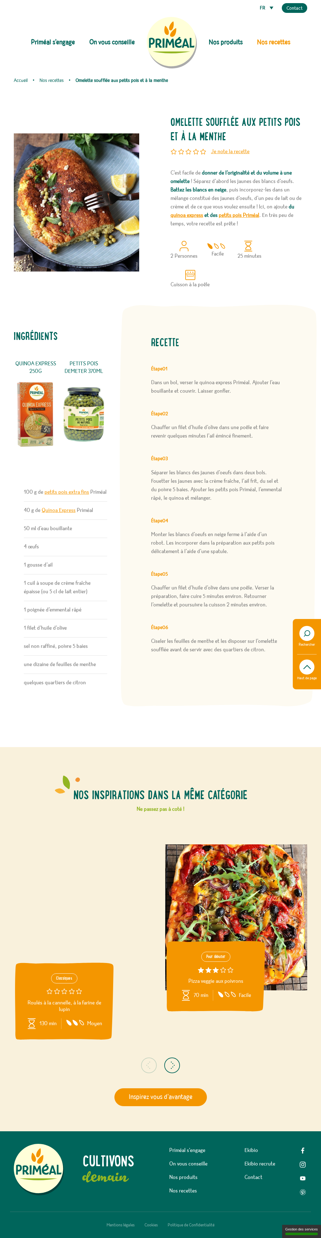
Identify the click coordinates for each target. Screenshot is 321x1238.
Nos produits (183, 1177)
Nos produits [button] (226, 42)
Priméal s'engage (187, 1150)
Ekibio (251, 1150)
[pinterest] (302, 1192)
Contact (295, 8)
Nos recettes (273, 42)
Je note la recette (230, 151)
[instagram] (302, 1164)
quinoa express (187, 215)
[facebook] (302, 1150)
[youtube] (302, 1178)
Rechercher (307, 645)
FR (263, 8)
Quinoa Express (59, 510)
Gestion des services (301, 1229)
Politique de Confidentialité (191, 1225)
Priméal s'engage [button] (53, 42)
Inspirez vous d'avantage (160, 1097)
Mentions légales (120, 1225)
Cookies (151, 1225)
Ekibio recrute (260, 1164)
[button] (149, 1065)
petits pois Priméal (239, 215)
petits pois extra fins (67, 492)
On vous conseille (112, 42)
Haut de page (307, 678)
